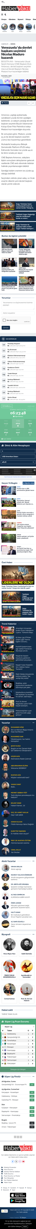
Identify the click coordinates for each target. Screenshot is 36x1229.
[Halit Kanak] (5, 914)
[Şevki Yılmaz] (5, 748)
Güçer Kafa (15, 756)
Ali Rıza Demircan (18, 894)
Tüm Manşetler (9, 1178)
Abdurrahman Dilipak (19, 766)
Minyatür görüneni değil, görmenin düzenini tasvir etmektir (20, 907)
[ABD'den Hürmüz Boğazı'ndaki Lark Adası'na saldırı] (9, 243)
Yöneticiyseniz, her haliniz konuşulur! (20, 740)
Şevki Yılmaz (16, 746)
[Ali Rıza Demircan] (5, 896)
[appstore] (18, 1195)
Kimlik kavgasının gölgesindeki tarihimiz (22, 878)
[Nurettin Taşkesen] (5, 832)
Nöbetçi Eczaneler (10, 1167)
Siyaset (20, 19)
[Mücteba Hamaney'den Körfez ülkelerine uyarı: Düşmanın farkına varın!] (26, 281)
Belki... (13, 787)
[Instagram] (19, 1161)
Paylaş (6, 103)
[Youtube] (23, 1161)
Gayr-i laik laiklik (17, 815)
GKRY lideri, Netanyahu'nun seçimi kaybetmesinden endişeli (26, 270)
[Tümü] (33, 723)
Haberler (4, 44)
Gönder (6, 328)
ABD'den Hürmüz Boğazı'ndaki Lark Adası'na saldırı (7, 251)
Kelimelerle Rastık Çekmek (21, 759)
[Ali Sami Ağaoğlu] (5, 924)
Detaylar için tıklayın (18, 1069)
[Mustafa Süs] (5, 776)
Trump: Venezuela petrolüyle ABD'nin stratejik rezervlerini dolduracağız (25, 252)
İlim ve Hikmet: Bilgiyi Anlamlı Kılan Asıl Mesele (22, 731)
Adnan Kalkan (16, 822)
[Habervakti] (15, 8)
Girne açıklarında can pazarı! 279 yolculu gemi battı (9, 288)
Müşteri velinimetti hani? (20, 777)
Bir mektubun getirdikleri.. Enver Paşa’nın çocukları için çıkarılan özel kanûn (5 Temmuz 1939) (22, 916)
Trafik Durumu (8, 1174)
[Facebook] (12, 1161)
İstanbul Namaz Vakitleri (12, 1171)
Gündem (12, 19)
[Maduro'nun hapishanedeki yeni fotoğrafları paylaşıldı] (9, 262)
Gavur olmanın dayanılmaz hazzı (21, 925)
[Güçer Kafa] (5, 757)
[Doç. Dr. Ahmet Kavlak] (5, 814)
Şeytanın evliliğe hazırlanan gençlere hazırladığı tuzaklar (21, 888)
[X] (16, 1161)
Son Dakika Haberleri (11, 1180)
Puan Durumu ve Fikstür (12, 1176)
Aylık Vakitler (7, 439)
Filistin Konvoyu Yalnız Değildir (22, 824)
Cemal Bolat (16, 850)
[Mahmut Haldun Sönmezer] (5, 877)
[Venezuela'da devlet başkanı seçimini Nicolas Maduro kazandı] (18, 90)
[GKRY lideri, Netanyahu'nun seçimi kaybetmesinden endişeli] (26, 262)
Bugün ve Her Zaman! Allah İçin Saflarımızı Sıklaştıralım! (21, 749)
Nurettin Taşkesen (18, 831)
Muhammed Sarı (17, 736)
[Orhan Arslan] (5, 868)
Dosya (3, 19)
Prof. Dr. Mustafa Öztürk (21, 840)
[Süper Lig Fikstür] (33, 1076)
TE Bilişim (23, 1217)
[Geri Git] (3, 2)
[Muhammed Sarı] (5, 739)
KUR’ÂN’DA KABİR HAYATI (20, 897)
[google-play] (18, 1201)
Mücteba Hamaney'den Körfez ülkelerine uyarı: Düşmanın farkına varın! (26, 288)
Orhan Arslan (16, 866)
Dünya (28, 19)
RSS (5, 1211)
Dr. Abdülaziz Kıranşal (20, 884)
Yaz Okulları (15, 852)
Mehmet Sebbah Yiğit (19, 793)
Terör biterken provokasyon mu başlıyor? (22, 796)
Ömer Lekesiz (16, 903)
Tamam (25, 1226)
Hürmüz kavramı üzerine (20, 843)
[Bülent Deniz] (5, 804)
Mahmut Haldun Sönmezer (21, 875)
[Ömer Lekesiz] (5, 905)
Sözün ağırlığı (16, 869)
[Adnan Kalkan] (5, 823)
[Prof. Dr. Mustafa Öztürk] (5, 842)
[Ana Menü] (2, 15)
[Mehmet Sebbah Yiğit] (5, 795)
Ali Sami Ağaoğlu (17, 921)
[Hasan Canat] (5, 785)
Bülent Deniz (16, 803)
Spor (13, 1190)
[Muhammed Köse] (5, 729)
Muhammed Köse (17, 727)
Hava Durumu (8, 1169)
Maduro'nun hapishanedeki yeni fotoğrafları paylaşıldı (8, 269)
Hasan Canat (16, 784)
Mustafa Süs (16, 775)
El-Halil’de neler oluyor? (20, 834)
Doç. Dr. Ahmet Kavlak (19, 812)
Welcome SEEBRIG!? (18, 768)
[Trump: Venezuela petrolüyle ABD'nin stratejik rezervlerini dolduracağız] (26, 243)
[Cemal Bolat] (5, 851)
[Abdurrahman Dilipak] (5, 767)
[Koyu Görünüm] (5, 15)
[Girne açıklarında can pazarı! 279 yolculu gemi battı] (9, 281)
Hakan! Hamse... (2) (18, 806)
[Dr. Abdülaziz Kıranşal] (5, 886)
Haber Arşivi (8, 1182)
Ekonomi (6, 1190)
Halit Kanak (15, 912)
